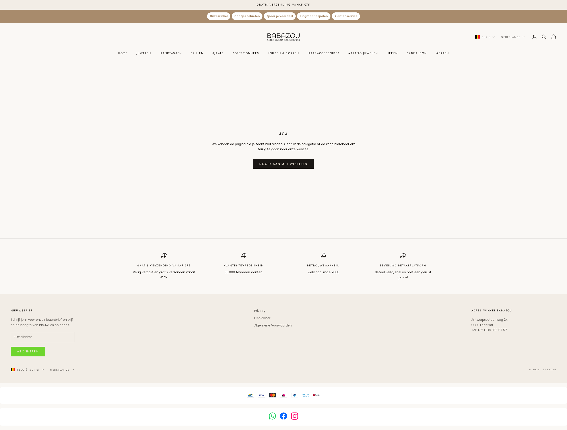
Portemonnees (246, 53)
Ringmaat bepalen (314, 16)
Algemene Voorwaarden (273, 325)
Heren (392, 53)
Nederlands (510, 37)
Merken (442, 53)
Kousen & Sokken (283, 53)
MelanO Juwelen (363, 53)
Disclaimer (262, 318)
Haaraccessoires (323, 53)
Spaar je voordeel (279, 16)
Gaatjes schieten (247, 16)
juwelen (143, 53)
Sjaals (218, 53)
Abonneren (28, 351)
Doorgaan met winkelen (283, 164)
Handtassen (171, 53)
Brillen (197, 53)
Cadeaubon (417, 53)
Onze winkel (219, 16)
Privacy (259, 311)
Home (123, 53)
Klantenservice (345, 16)
